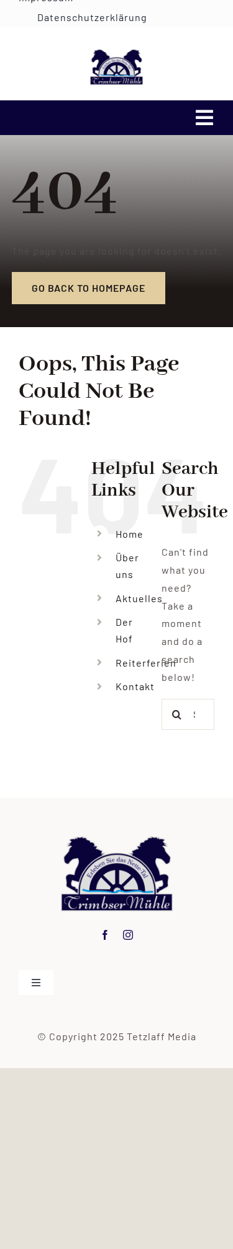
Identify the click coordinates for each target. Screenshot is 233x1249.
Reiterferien (146, 662)
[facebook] (105, 935)
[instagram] (128, 935)
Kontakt (135, 686)
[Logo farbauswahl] (116, 53)
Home (130, 534)
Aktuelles (139, 598)
